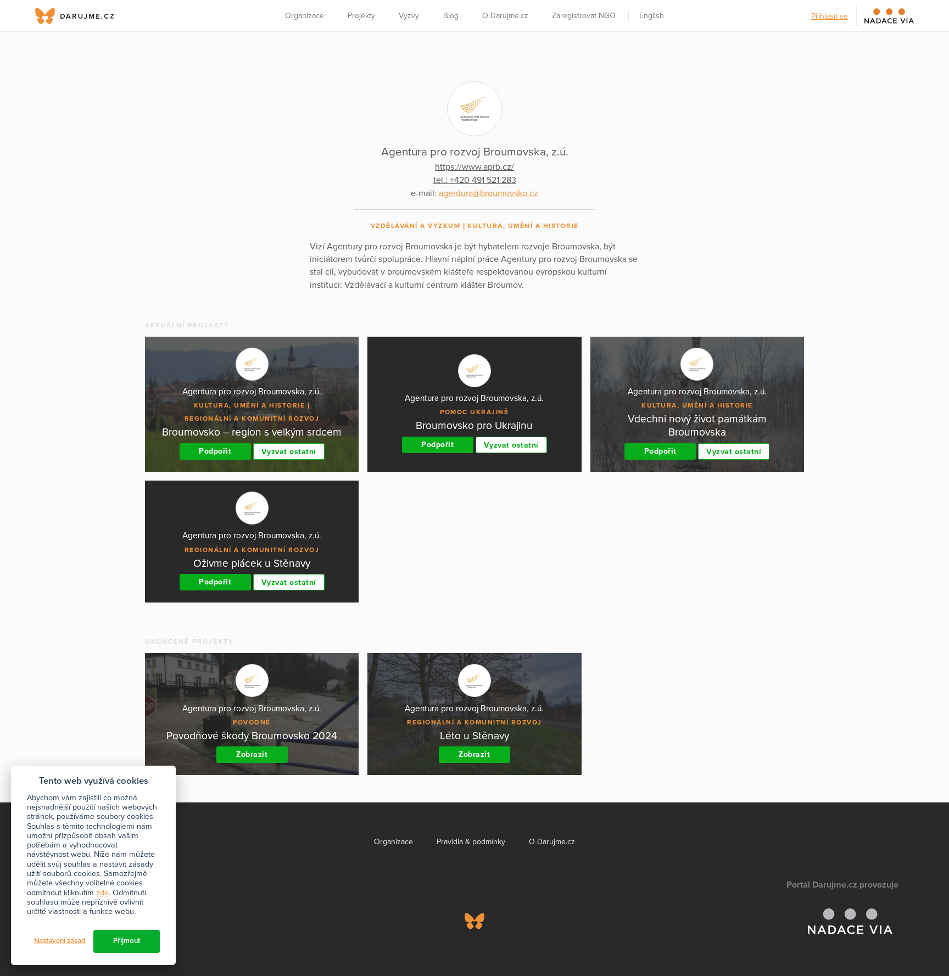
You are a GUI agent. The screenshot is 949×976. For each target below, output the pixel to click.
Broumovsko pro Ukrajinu (474, 425)
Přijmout (126, 940)
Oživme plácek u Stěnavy (251, 563)
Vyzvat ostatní (288, 451)
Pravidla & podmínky (471, 841)
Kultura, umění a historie (523, 226)
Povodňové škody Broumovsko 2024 (251, 735)
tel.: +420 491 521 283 (474, 180)
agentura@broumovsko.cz (488, 193)
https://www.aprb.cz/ (474, 166)
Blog (451, 15)
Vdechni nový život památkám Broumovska (697, 425)
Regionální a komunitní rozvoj (252, 418)
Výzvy (409, 15)
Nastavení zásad (60, 940)
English (651, 15)
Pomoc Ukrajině (474, 412)
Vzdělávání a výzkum (416, 226)
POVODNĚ (252, 722)
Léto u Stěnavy (474, 735)
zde (102, 892)
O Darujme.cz (505, 15)
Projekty (361, 15)
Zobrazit (251, 754)
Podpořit (215, 451)
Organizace (304, 15)
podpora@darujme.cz (82, 938)
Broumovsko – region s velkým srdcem (252, 432)
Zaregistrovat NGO (584, 15)
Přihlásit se (829, 16)
